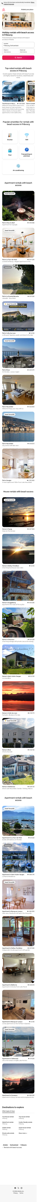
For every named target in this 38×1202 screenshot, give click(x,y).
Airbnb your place (27, 9)
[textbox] (10, 52)
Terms (21, 1193)
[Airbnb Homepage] (3, 9)
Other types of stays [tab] (8, 1111)
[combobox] (18, 46)
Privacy (15, 1193)
